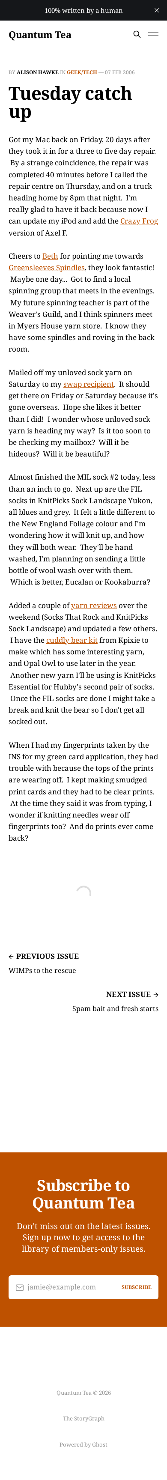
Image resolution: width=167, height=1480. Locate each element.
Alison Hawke (38, 72)
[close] (157, 10)
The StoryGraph (83, 1418)
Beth (50, 256)
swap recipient (88, 384)
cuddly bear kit (72, 640)
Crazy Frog (139, 221)
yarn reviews (94, 605)
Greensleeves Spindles (47, 267)
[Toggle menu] (153, 34)
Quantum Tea (40, 34)
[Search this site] (137, 34)
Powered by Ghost (83, 1444)
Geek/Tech (82, 72)
